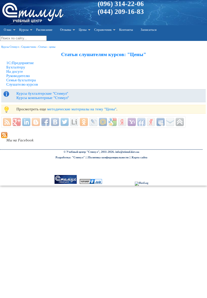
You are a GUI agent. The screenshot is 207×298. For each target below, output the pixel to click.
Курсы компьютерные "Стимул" (42, 98)
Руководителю (18, 76)
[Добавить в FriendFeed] (141, 122)
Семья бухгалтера (21, 80)
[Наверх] (180, 122)
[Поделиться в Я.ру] (151, 122)
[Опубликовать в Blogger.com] (36, 122)
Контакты (126, 30)
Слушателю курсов (22, 84)
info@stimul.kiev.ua (127, 152)
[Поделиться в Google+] (17, 122)
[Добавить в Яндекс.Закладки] (122, 122)
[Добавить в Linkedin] (26, 122)
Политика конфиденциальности (108, 157)
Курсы (24, 30)
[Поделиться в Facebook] (45, 122)
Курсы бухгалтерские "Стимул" (42, 93)
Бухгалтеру (15, 67)
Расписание (44, 30)
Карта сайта (139, 157)
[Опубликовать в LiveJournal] (93, 122)
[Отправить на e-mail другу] (170, 122)
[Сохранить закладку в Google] (113, 122)
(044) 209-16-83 (121, 11)
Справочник (103, 30)
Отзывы (65, 30)
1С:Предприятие (20, 63)
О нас (8, 30)
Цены (83, 30)
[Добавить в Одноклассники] (84, 122)
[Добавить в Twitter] (65, 122)
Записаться (149, 30)
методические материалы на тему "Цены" (81, 109)
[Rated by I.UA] (91, 183)
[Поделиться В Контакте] (55, 122)
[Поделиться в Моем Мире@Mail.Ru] (103, 122)
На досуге (14, 71)
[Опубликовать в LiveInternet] (74, 122)
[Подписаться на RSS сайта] (7, 122)
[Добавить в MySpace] (161, 122)
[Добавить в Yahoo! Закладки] (132, 122)
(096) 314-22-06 (121, 4)
